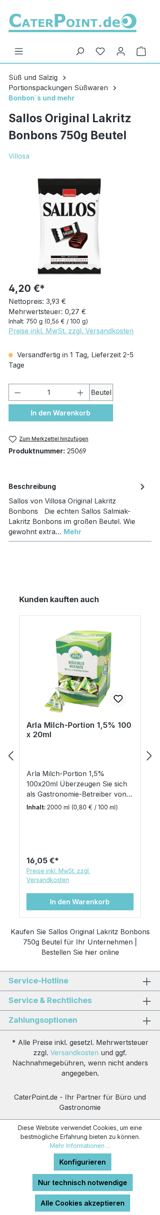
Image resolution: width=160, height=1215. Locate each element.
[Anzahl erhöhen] (81, 392)
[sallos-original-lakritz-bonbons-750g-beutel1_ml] (71, 226)
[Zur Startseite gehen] (73, 22)
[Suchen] (80, 50)
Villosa (19, 156)
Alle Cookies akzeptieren (83, 1203)
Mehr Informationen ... (80, 1145)
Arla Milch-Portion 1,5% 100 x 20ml (78, 730)
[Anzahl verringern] (17, 392)
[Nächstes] (149, 756)
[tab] (78, 508)
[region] (71, 226)
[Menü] (19, 50)
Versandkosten (74, 1052)
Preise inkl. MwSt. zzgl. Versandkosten (71, 331)
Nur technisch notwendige (82, 1182)
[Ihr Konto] (121, 50)
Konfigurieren (82, 1162)
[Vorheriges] (10, 756)
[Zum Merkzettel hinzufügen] (118, 698)
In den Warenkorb (60, 413)
